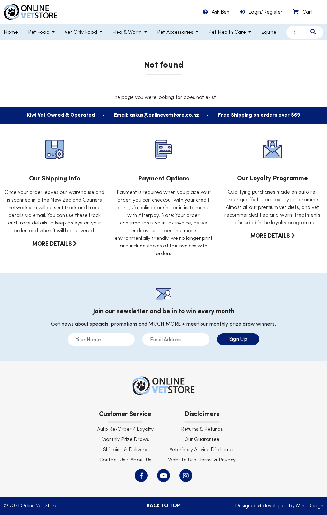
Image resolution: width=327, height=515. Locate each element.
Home (11, 32)
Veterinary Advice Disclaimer (202, 449)
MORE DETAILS (52, 244)
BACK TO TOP (163, 506)
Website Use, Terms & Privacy (202, 460)
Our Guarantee (201, 439)
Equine (268, 32)
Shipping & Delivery (125, 449)
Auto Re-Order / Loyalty (125, 429)
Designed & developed (262, 506)
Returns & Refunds (202, 429)
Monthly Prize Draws (125, 439)
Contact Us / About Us (125, 460)
